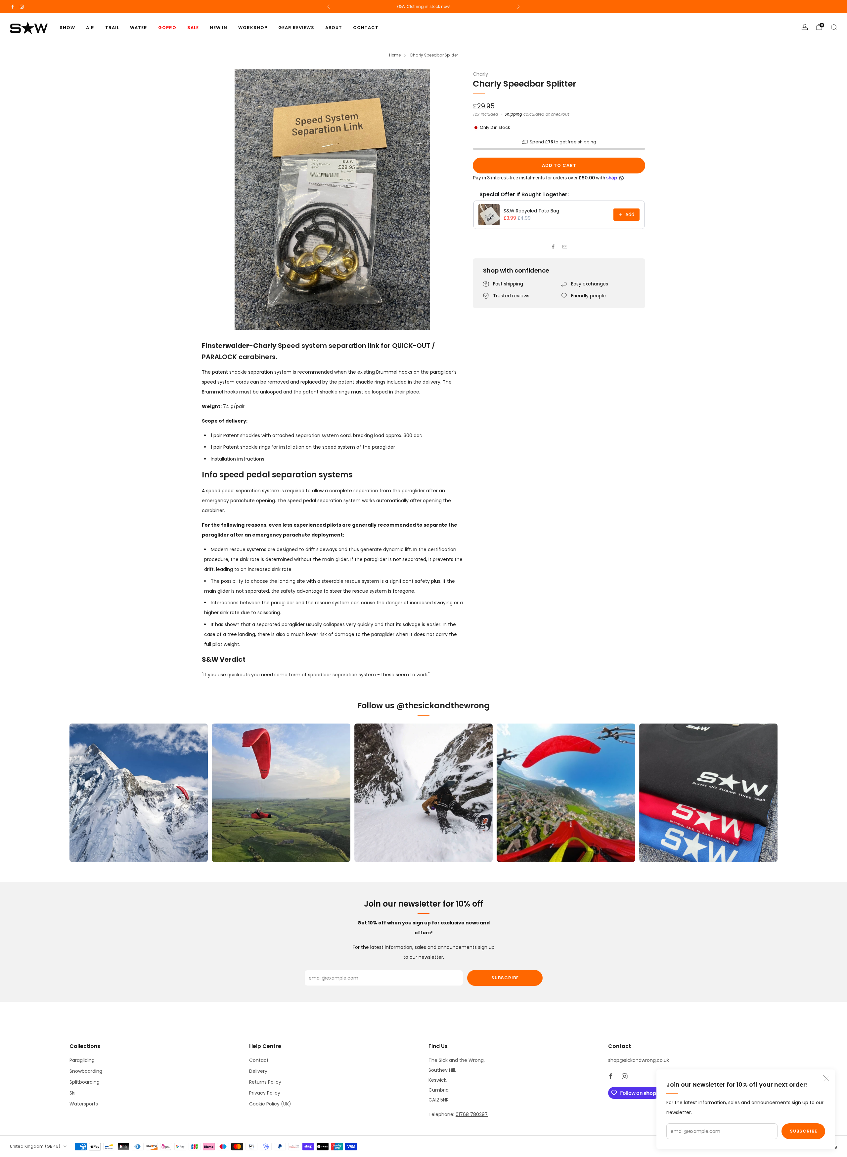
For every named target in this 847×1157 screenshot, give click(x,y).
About (333, 27)
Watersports (83, 1104)
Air (90, 27)
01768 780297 (472, 1114)
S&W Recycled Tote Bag (531, 210)
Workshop (252, 27)
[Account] (804, 27)
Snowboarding (85, 1071)
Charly (480, 74)
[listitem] (423, 7)
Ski (72, 1093)
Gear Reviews (296, 27)
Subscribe (803, 1131)
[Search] (833, 27)
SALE (193, 27)
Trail (112, 27)
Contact (366, 27)
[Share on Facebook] (553, 246)
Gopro (167, 27)
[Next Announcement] (518, 6)
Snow (67, 27)
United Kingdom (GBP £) (35, 1146)
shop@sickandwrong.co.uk (638, 1060)
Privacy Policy (264, 1093)
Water (138, 27)
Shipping (513, 114)
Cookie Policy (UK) (270, 1104)
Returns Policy (265, 1082)
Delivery (258, 1071)
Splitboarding (84, 1082)
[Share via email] (564, 246)
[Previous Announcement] (328, 6)
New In (218, 27)
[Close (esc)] (826, 1078)
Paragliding (82, 1060)
